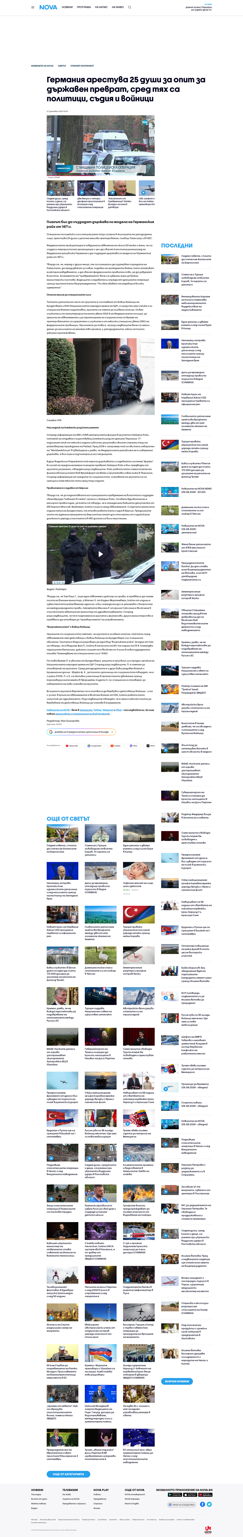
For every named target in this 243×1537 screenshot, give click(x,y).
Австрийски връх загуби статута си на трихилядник (138, 1011)
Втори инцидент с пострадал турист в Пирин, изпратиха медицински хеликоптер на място (195, 1284)
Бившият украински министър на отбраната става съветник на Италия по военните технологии (61, 1249)
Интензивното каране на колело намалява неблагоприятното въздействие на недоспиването (195, 303)
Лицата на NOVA (70, 1499)
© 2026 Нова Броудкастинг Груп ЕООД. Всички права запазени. (54, 1530)
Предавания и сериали (74, 1503)
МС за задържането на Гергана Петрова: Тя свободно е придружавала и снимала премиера (196, 1212)
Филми (97, 1508)
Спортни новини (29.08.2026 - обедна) (194, 1104)
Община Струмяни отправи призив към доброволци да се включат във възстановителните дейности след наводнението (194, 620)
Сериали (98, 1503)
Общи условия (124, 1519)
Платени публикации (39, 1522)
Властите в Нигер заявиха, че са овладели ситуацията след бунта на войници (196, 728)
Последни (36, 1494)
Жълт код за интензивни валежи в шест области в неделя (196, 748)
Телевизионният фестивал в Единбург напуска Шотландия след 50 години (60, 1292)
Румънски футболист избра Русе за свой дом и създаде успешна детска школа (100, 1210)
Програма (84, 7)
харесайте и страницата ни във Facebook (82, 713)
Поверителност (138, 1519)
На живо (118, 7)
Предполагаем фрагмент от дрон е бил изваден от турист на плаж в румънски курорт (62, 1097)
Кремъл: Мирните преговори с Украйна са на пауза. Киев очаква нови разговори (100, 1370)
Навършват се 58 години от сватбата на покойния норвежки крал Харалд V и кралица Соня (138, 1097)
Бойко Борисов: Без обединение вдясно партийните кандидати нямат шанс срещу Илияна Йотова (196, 974)
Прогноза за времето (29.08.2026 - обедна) (195, 1086)
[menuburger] (33, 7)
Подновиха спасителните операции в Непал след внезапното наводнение (62, 1169)
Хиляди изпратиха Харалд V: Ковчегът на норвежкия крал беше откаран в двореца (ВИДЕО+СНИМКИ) (137, 1371)
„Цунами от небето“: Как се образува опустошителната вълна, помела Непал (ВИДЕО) (62, 1412)
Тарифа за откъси (88, 1519)
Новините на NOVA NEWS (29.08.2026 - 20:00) (196, 490)
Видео (34, 1508)
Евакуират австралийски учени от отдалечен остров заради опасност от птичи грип (100, 1330)
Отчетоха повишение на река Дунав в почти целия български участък (195, 950)
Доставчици (102, 1519)
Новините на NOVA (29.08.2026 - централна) (192, 529)
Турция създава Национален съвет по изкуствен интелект (98, 1011)
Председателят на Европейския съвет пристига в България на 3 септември (62, 1454)
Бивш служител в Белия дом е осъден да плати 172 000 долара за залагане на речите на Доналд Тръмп (61, 973)
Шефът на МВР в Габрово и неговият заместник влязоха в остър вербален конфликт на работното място (194, 1045)
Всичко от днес (39, 1499)
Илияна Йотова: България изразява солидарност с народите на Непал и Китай (194, 1357)
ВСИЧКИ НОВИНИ (177, 1381)
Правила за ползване (167, 1519)
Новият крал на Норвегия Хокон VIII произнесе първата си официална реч (62, 931)
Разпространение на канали (68, 1519)
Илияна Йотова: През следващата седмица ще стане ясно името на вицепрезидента (195, 1260)
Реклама (34, 1519)
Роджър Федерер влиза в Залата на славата (196, 816)
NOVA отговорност (135, 1494)
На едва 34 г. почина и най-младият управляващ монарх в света (136, 1410)
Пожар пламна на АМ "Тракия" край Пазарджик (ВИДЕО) (194, 689)
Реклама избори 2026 (48, 1519)
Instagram (86, 710)
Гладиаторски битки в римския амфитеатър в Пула (138, 1290)
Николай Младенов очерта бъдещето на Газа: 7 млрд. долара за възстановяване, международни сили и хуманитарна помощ (99, 1414)
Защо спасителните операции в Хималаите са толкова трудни (61, 1208)
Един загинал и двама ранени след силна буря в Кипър (138, 848)
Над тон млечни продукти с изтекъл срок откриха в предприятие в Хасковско (194, 1332)
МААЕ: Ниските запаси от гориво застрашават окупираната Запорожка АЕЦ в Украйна (61, 1057)
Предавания (100, 1499)
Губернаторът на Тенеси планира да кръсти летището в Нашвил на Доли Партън (100, 1053)
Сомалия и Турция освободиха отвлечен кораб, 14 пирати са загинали (98, 850)
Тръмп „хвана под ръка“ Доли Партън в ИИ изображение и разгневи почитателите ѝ (100, 1454)
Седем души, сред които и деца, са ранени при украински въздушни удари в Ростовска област (100, 1171)
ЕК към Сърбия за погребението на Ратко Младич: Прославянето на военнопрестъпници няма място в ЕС (62, 1371)
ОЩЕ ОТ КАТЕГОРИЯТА (68, 1474)
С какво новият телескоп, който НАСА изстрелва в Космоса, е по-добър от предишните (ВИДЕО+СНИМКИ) (100, 1251)
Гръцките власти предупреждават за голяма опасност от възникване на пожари (137, 1210)
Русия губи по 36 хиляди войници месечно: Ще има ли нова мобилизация (100, 1133)
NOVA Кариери (132, 1499)
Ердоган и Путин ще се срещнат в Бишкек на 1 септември (61, 1133)
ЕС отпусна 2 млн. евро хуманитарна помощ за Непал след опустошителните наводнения (138, 1455)
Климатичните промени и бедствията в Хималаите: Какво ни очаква (138, 1169)
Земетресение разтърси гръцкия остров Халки (134, 970)
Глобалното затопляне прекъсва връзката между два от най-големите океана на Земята (99, 932)
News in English (132, 1503)
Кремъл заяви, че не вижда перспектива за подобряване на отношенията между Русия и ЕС (61, 1014)
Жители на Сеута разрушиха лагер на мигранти (59, 1327)
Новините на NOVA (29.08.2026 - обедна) (194, 1123)
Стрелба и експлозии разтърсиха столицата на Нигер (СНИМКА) (194, 1308)
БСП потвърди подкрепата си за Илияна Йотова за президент (192, 998)
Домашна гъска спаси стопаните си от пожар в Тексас (100, 970)
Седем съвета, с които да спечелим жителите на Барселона (61, 848)
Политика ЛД (152, 1519)
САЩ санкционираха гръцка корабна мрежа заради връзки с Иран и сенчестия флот (99, 1097)
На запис (101, 7)
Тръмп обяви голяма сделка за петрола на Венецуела (137, 1133)
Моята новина (38, 1503)
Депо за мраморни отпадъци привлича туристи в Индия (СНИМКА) (97, 888)
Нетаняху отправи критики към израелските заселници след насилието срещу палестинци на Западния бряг (62, 891)
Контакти (113, 1519)
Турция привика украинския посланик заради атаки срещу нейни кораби (136, 931)
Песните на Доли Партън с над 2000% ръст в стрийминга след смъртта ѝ (100, 1292)
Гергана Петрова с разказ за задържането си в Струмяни (193, 1169)
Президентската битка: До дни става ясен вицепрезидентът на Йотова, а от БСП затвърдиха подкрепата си (196, 571)
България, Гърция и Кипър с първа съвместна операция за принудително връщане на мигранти (138, 1330)
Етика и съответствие (185, 1519)
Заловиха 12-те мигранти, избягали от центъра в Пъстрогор (195, 1190)
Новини (67, 7)
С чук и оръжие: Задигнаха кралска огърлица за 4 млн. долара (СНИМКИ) (135, 1248)
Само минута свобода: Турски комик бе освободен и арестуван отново (138, 1053)
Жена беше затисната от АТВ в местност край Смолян (196, 547)
